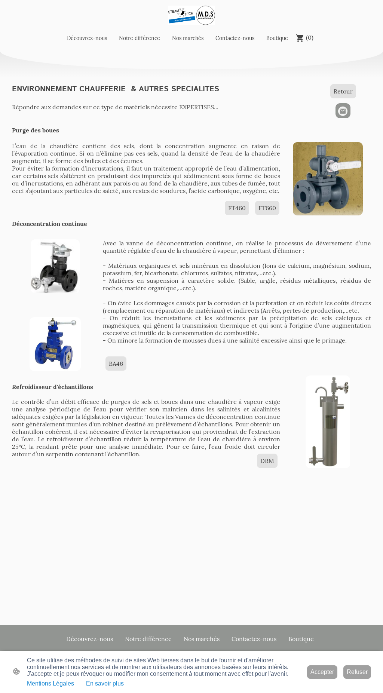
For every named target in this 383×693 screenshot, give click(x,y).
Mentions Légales (50, 683)
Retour (343, 91)
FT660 (267, 208)
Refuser (357, 672)
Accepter (322, 672)
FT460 (237, 208)
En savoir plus (105, 683)
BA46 (116, 363)
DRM (267, 460)
